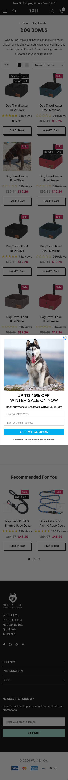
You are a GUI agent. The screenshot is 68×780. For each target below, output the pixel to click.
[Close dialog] (65, 337)
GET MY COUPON (34, 432)
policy (53, 439)
